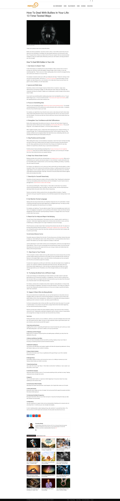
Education (89, 6)
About (68, 499)
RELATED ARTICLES (31, 435)
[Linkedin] (36, 416)
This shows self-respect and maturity (57, 97)
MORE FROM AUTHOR (41, 435)
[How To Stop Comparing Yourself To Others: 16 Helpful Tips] (48, 443)
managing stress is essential (57, 158)
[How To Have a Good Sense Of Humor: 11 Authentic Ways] (33, 456)
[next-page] (29, 492)
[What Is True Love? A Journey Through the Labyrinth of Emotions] (33, 469)
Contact (92, 499)
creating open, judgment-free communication (56, 227)
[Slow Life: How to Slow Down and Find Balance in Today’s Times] (33, 483)
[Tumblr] (92, 1)
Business (83, 6)
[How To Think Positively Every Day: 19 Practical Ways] (48, 456)
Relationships (71, 6)
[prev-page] (27, 492)
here (56, 427)
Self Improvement (57, 6)
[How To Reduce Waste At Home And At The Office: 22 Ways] (63, 483)
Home (78, 6)
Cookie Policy (78, 499)
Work (65, 6)
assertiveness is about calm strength (42, 182)
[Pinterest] (33, 416)
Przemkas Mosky (39, 423)
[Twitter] (31, 416)
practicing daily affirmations (57, 124)
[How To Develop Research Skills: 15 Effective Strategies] (63, 443)
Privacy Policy (72, 499)
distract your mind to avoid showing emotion (53, 105)
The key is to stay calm (51, 78)
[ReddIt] (39, 416)
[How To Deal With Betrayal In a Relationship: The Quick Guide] (63, 456)
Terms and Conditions (86, 499)
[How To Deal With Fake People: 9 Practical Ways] (48, 483)
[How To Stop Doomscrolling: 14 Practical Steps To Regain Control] (33, 443)
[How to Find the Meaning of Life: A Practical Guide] (48, 469)
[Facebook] (90, 1)
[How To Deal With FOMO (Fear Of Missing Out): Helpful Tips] (63, 469)
